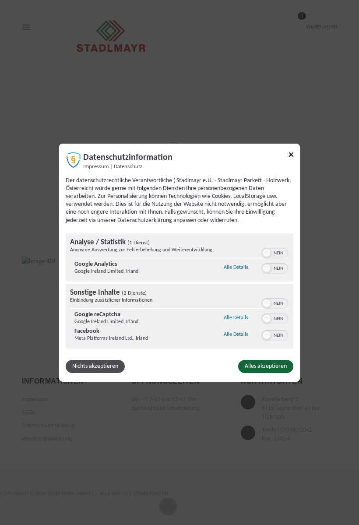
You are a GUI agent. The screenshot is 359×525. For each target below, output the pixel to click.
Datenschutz (128, 166)
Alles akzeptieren (266, 366)
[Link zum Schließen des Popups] (291, 154)
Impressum (96, 166)
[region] (179, 292)
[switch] (274, 252)
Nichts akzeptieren (95, 366)
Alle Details (236, 267)
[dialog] (179, 262)
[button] (267, 253)
